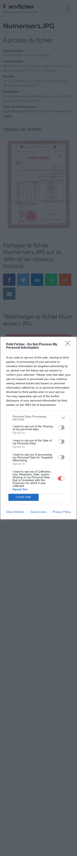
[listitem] (38, 418)
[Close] (69, 344)
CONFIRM (23, 497)
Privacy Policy (62, 511)
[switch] (61, 427)
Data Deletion (15, 511)
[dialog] (38, 428)
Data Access (38, 511)
